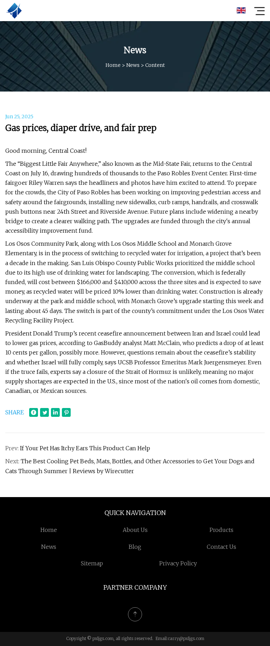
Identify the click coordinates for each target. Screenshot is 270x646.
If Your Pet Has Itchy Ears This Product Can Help (85, 448)
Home (113, 65)
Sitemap (92, 563)
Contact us (221, 546)
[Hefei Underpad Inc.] (13, 10)
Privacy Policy (178, 563)
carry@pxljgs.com (186, 638)
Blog (135, 546)
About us (135, 529)
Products (221, 529)
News (133, 65)
